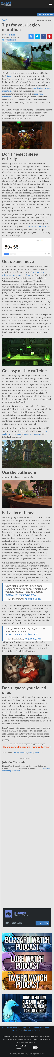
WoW (4, 20)
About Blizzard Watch (10, 1027)
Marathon (38, 753)
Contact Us (25, 1027)
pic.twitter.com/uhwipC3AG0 (20, 595)
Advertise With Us (32, 1030)
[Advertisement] (27, 857)
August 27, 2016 (33, 638)
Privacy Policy (18, 1030)
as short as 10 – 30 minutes (35, 226)
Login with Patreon (45, 14)
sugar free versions (32, 434)
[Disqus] (27, 808)
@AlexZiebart (10, 40)
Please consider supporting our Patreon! (27, 747)
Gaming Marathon (19, 753)
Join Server (42, 923)
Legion (31, 753)
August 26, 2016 (33, 599)
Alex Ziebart (10, 35)
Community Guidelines (41, 1027)
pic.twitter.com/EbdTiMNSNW (21, 634)
